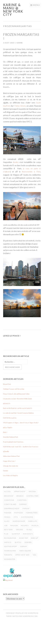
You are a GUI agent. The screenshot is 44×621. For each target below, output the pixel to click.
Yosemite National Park (10, 437)
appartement (20, 492)
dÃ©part (23, 504)
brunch (20, 496)
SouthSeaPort (10, 546)
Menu (36, 5)
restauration (10, 538)
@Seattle (6, 451)
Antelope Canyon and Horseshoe (13, 389)
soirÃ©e (28, 542)
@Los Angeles (7, 427)
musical (35, 525)
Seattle (18, 542)
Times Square (25, 551)
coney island (10, 504)
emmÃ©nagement (11, 508)
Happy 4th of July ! (9, 461)
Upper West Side (22, 555)
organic (20, 530)
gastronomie (27, 517)
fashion (7, 513)
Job (5, 525)
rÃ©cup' (34, 538)
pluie (6, 534)
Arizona (32, 492)
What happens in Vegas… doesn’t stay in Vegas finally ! (21, 423)
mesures (25, 525)
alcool (7, 492)
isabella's (32, 521)
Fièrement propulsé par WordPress (22, 613)
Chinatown (9, 500)
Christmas (22, 500)
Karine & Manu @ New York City (13, 10)
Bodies (16, 162)
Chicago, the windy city (10, 466)
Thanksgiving (10, 551)
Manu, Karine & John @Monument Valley (16, 394)
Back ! (5, 432)
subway (23, 546)
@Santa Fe (6, 403)
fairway (26, 508)
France (7, 517)
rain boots (28, 534)
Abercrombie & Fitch (31, 171)
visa (34, 555)
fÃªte (16, 517)
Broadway (8, 496)
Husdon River (19, 521)
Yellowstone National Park (11, 456)
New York (8, 530)
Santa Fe (8, 542)
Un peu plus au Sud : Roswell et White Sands (17, 399)
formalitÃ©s (31, 513)
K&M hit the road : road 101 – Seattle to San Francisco (20, 447)
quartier (16, 534)
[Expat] (12, 577)
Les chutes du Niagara (10, 475)
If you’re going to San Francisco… (13, 442)
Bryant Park (7, 384)
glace (7, 521)
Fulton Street (20, 106)
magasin (14, 525)
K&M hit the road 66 (9, 418)
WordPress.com (30, 616)
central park (32, 496)
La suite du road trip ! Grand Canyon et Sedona (18, 413)
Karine (20, 43)
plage (29, 530)
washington (9, 559)
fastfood (18, 513)
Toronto (5, 471)
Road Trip (23, 538)
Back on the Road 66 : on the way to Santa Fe (17, 408)
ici (28, 99)
